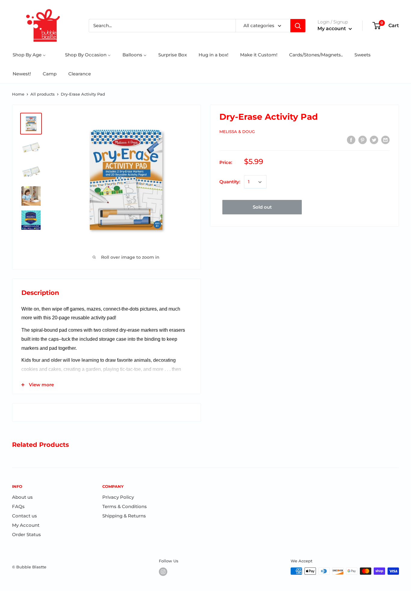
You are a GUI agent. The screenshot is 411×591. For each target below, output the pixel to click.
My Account (25, 525)
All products (42, 94)
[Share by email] (385, 139)
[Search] (297, 25)
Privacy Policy (118, 497)
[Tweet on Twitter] (374, 139)
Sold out (262, 207)
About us (22, 497)
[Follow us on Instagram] (163, 571)
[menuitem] (29, 54)
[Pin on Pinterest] (362, 139)
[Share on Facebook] (351, 139)
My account (332, 28)
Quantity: (229, 182)
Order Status (26, 534)
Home (18, 94)
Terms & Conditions (124, 506)
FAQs (18, 506)
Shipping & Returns (124, 516)
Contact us (24, 516)
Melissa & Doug (237, 131)
